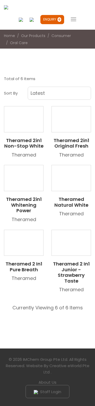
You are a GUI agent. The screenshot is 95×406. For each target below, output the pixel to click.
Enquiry (51, 19)
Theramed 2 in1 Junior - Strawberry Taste (71, 272)
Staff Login (50, 391)
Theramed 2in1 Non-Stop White (24, 143)
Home (9, 35)
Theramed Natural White (71, 202)
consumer (61, 35)
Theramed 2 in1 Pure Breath (24, 267)
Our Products (33, 35)
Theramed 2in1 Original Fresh (71, 143)
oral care (19, 42)
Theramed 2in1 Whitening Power (24, 205)
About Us (47, 382)
